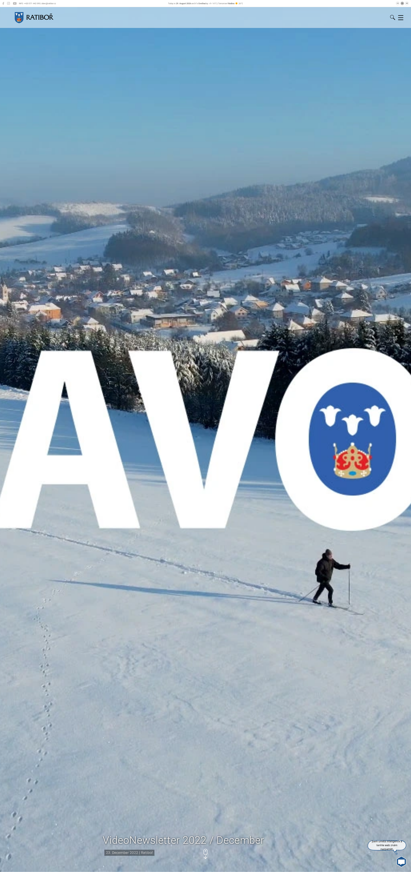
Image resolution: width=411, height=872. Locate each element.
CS (398, 3)
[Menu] (400, 18)
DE (407, 3)
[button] (205, 854)
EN (402, 3)
